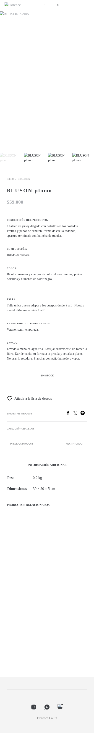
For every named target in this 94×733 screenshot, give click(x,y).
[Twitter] (76, 414)
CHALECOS (24, 179)
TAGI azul (14, 564)
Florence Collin (47, 718)
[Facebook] (69, 414)
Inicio (10, 179)
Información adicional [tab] (47, 465)
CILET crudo (16, 645)
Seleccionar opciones (67, 575)
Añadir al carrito (22, 575)
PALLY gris (56, 564)
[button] (41, 5)
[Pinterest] (83, 414)
